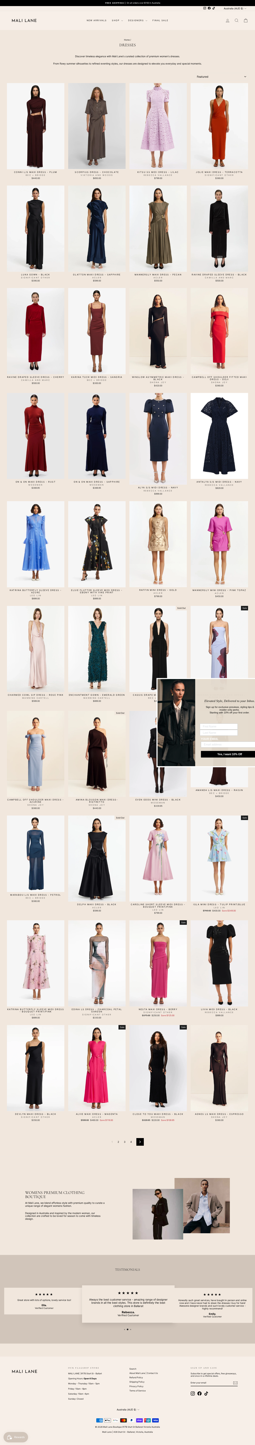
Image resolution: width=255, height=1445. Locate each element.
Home (127, 39)
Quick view (35, 165)
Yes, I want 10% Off (215, 754)
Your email (195, 738)
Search (132, 1368)
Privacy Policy (136, 1386)
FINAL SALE (160, 20)
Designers (136, 20)
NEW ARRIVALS (97, 20)
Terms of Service (137, 1390)
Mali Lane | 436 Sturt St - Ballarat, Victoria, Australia (127, 1432)
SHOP (116, 20)
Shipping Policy (136, 1381)
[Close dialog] (252, 680)
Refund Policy (136, 1377)
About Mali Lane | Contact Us (143, 1373)
